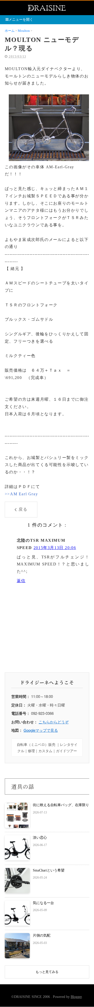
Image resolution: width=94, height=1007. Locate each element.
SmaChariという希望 (48, 870)
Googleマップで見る (41, 730)
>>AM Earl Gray (21, 494)
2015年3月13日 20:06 (55, 548)
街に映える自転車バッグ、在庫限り (61, 805)
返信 (21, 581)
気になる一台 (43, 903)
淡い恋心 (40, 837)
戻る (23, 509)
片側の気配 (41, 935)
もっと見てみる (47, 972)
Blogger (76, 997)
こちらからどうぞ (54, 721)
